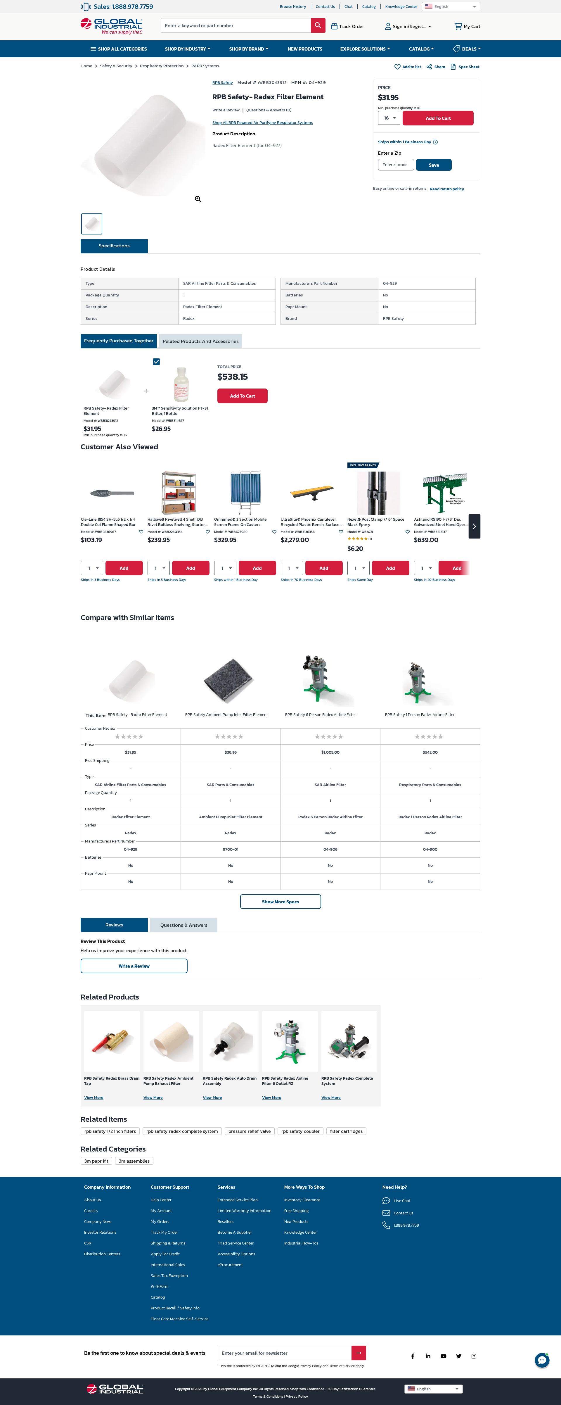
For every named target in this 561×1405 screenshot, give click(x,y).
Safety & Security (116, 65)
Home (86, 65)
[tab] (114, 246)
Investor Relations (100, 1232)
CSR (87, 1243)
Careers (91, 1211)
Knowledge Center (401, 6)
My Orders (160, 1221)
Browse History (293, 6)
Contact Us (325, 6)
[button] (451, 6)
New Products (296, 1221)
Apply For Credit (165, 1254)
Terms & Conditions (268, 1396)
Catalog (369, 6)
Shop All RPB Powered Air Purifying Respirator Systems (262, 123)
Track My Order (164, 1232)
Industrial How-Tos (301, 1243)
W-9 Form (160, 1286)
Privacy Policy (311, 1365)
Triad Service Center (236, 1243)
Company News (97, 1221)
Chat (348, 6)
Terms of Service (342, 1365)
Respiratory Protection (162, 65)
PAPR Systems (205, 65)
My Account (161, 1211)
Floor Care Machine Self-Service (179, 1319)
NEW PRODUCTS (305, 48)
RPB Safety (222, 83)
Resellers (225, 1221)
